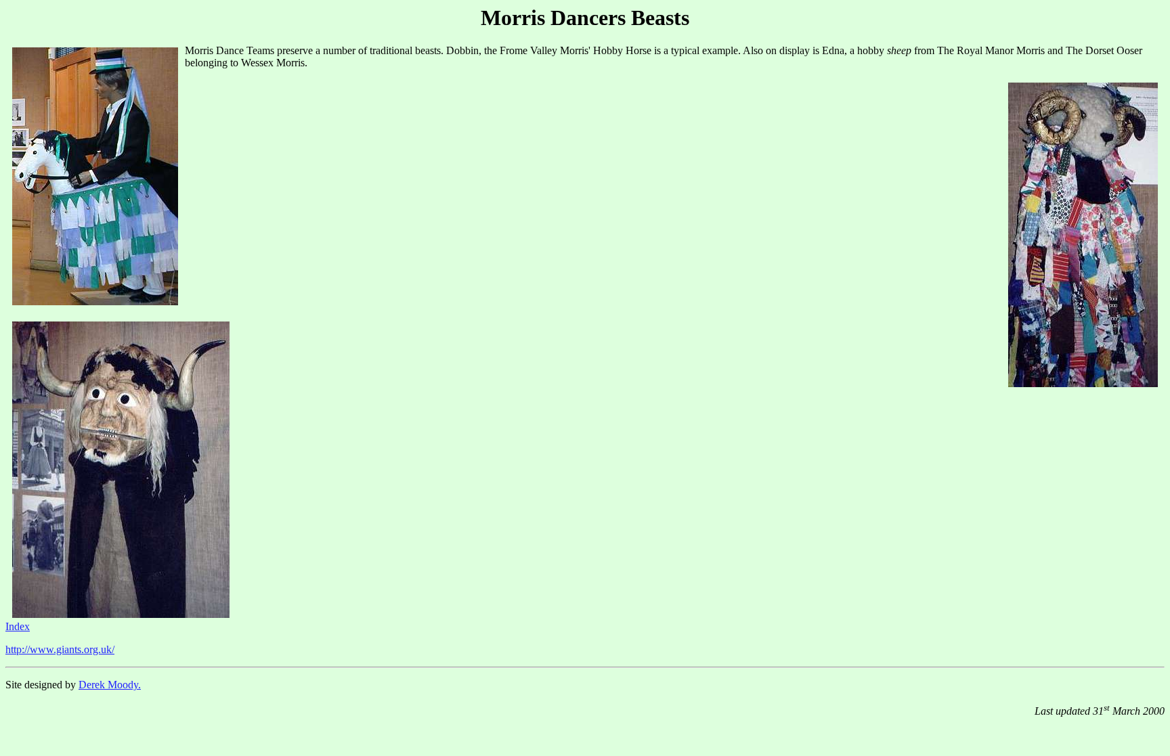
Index (17, 626)
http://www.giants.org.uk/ (59, 649)
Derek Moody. (110, 684)
